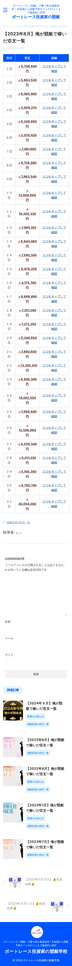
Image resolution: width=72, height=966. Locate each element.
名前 (8, 621)
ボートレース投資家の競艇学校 (36, 951)
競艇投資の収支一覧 (18, 522)
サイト (9, 654)
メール (9, 638)
